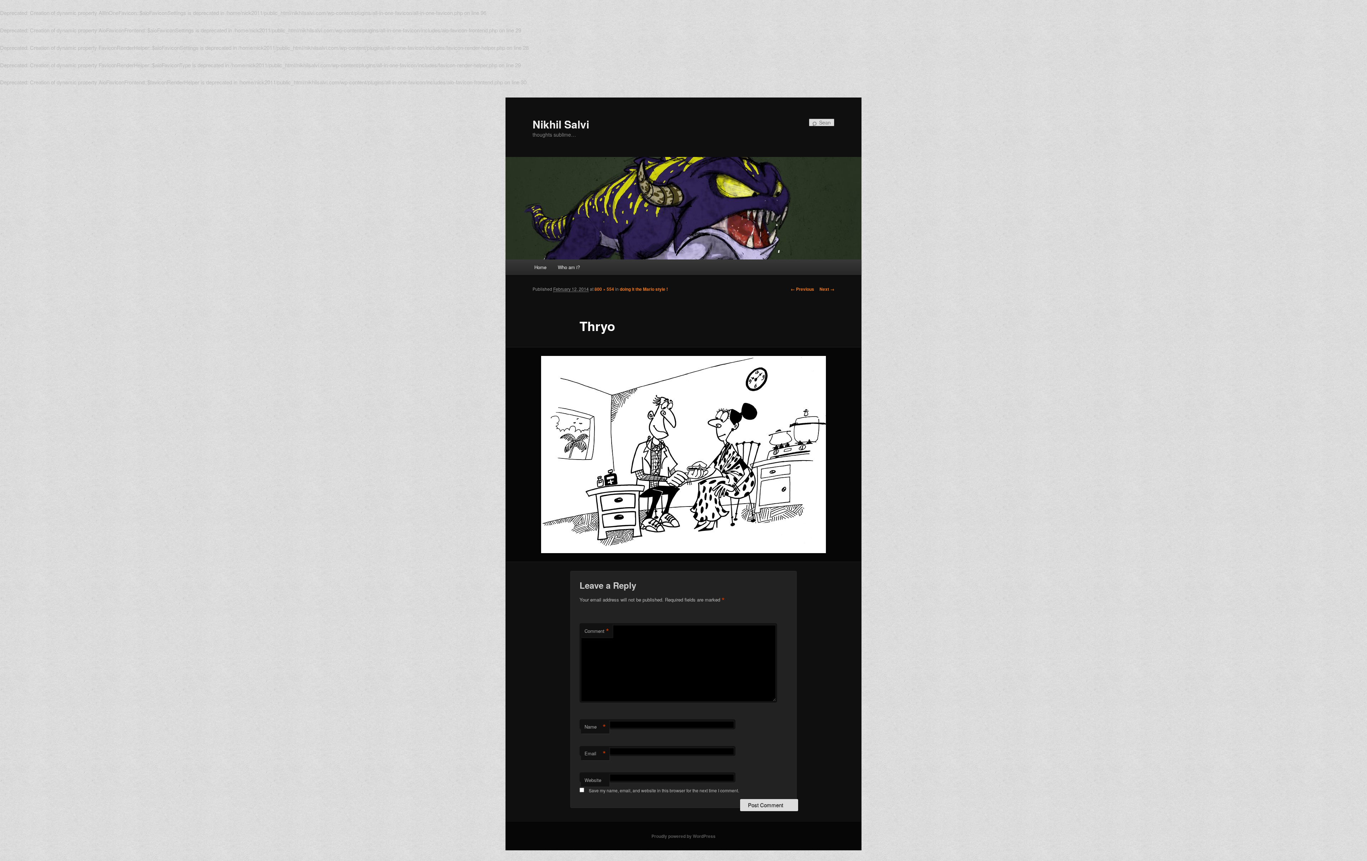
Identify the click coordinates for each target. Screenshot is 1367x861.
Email (595, 753)
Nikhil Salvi (561, 124)
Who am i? (569, 267)
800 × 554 (604, 289)
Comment (597, 631)
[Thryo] (683, 454)
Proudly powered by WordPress (683, 836)
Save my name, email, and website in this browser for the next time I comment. (664, 790)
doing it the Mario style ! (644, 289)
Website (593, 780)
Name (595, 727)
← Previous (802, 289)
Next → (826, 289)
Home (540, 267)
